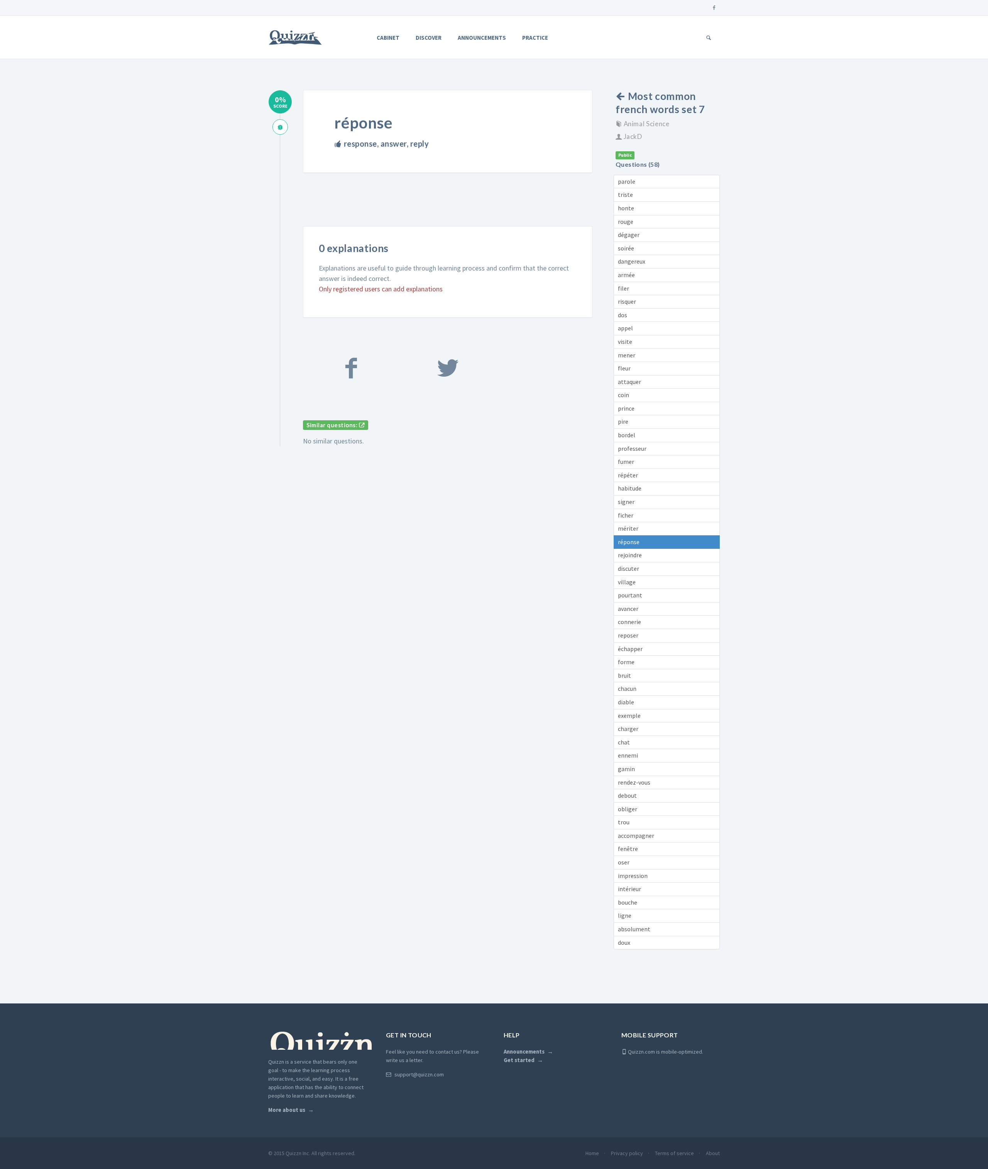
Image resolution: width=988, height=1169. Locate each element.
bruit (624, 675)
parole (626, 181)
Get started (519, 1060)
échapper (630, 649)
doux (624, 942)
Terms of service (674, 1153)
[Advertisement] (443, 206)
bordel (626, 435)
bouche (627, 902)
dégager (628, 235)
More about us (286, 1109)
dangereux (631, 261)
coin (623, 395)
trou (623, 822)
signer (626, 502)
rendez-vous (634, 782)
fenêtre (628, 849)
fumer (626, 461)
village (627, 582)
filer (623, 288)
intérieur (629, 889)
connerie (629, 622)
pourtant (630, 595)
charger (628, 729)
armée (626, 275)
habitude (629, 488)
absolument (634, 929)
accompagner (636, 835)
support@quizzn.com (419, 1074)
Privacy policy (627, 1153)
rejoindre (630, 555)
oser (623, 862)
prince (626, 408)
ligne (624, 915)
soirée (626, 248)
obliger (627, 809)
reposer (628, 635)
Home (592, 1153)
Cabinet (388, 37)
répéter (628, 475)
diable (626, 702)
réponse (628, 542)
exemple (629, 715)
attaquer (629, 382)
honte (626, 208)
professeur (632, 448)
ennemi (628, 755)
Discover (429, 37)
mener (626, 355)
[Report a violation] (280, 127)
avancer (628, 608)
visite (625, 341)
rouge (625, 221)
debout (627, 795)
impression (633, 876)
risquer (627, 301)
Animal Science (647, 124)
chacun (627, 688)
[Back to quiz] (622, 96)
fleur (624, 368)
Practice (535, 37)
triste (625, 194)
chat (624, 742)
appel (625, 328)
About (713, 1153)
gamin (626, 769)
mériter (628, 528)
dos (622, 315)
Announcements (482, 37)
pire (623, 421)
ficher (625, 515)
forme (626, 662)
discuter (628, 568)
